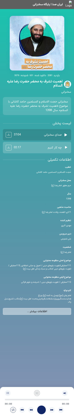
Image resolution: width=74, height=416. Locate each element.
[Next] (61, 410)
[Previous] (22, 410)
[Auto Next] (13, 410)
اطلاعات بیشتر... (37, 311)
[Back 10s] (31, 410)
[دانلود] (8, 135)
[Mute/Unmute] (65, 393)
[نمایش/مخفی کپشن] (37, 393)
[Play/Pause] (41, 410)
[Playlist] (8, 393)
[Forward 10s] (52, 410)
